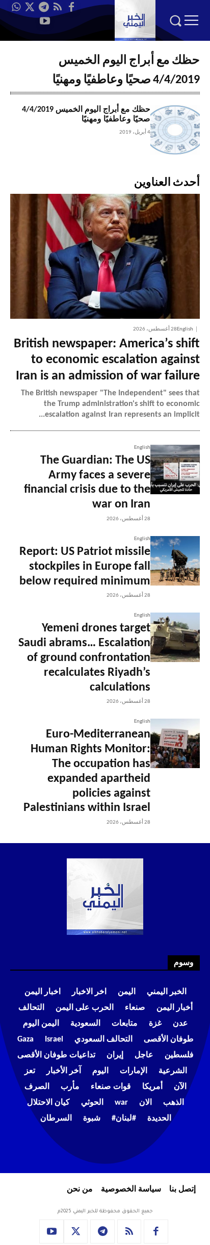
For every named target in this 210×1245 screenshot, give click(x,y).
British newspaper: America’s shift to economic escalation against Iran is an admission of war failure (107, 360)
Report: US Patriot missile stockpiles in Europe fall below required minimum (84, 567)
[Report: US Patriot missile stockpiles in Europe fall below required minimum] (175, 561)
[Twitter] (30, 7)
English (185, 329)
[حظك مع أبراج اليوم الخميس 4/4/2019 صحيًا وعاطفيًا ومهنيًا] (175, 130)
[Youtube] (44, 21)
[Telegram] (43, 7)
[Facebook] (71, 7)
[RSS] (57, 7)
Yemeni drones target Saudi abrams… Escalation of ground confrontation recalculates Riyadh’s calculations (84, 657)
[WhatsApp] (16, 7)
